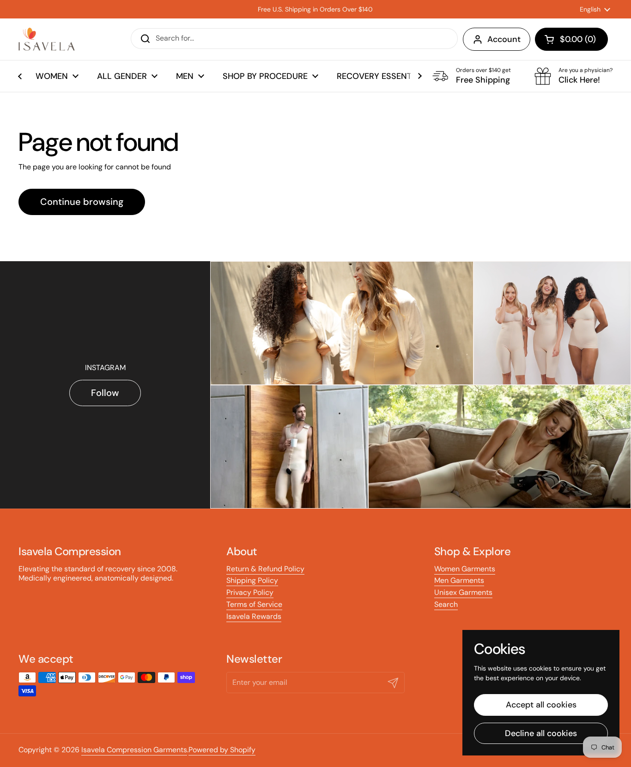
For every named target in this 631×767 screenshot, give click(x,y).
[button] (571, 39)
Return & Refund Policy (265, 569)
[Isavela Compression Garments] (46, 39)
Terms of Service (254, 604)
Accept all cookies (541, 704)
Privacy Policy (249, 592)
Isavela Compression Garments (134, 750)
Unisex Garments (463, 592)
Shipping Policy (252, 580)
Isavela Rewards (253, 616)
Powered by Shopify (221, 750)
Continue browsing (81, 202)
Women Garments (464, 569)
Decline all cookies (541, 733)
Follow (105, 393)
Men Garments (459, 580)
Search (446, 604)
